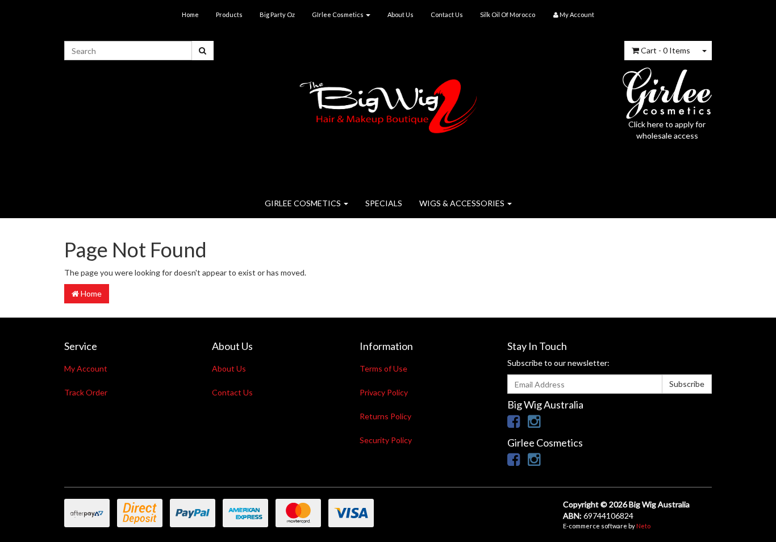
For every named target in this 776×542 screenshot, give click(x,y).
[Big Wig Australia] (388, 102)
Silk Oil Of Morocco (507, 14)
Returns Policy (385, 416)
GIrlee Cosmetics (338, 14)
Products (229, 14)
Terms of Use (383, 368)
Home (190, 14)
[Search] (202, 50)
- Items (665, 50)
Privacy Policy (384, 392)
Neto (643, 526)
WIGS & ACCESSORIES (462, 203)
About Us (400, 14)
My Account (85, 368)
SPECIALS (383, 203)
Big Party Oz (277, 14)
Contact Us (447, 14)
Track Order (85, 392)
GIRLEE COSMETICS (304, 203)
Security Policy (386, 440)
